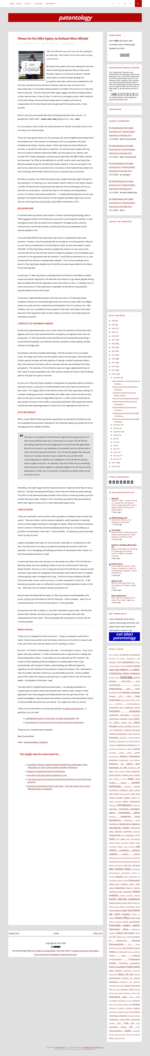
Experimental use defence (129, 760)
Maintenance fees (116, 858)
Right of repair (114, 989)
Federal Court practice (131, 775)
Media (111, 862)
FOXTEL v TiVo (121, 779)
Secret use (113, 993)
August (115, 435)
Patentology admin (120, 929)
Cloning (133, 700)
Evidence (124, 756)
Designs (128, 726)
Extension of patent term (124, 763)
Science (137, 989)
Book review (133, 689)
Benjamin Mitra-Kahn (122, 681)
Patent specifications (131, 922)
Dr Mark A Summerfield (44, 950)
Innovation (124, 809)
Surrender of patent (116, 1012)
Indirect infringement (131, 801)
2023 (113, 332)
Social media (134, 997)
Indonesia (113, 805)
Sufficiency (113, 1008)
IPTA (118, 839)
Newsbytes (136, 869)
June (114, 442)
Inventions (128, 831)
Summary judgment (126, 1008)
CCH (123, 696)
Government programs (119, 790)
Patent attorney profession (124, 898)
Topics (27, 3)
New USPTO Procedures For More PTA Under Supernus (123, 599)
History (112, 798)
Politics (112, 951)
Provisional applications (129, 963)
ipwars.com (116, 581)
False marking (120, 771)
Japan (123, 839)
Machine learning (131, 854)
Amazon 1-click (115, 662)
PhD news (134, 944)
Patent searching (116, 922)
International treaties (120, 827)
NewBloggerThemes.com (93, 1047)
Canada (114, 696)
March (115, 452)
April (114, 449)
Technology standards (118, 1016)
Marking (137, 858)
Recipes (137, 974)
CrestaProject (60, 1047)
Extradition (132, 768)
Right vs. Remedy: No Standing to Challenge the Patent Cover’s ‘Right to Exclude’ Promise (124, 552)
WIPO (111, 1038)
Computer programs (124, 711)
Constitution (135, 715)
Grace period (134, 790)
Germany (129, 786)
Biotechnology (117, 688)
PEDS (119, 937)
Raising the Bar (126, 974)
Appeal (124, 669)
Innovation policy (129, 812)
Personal (136, 940)
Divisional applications (118, 734)
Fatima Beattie (115, 775)
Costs (130, 719)
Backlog (137, 677)
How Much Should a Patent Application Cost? (47, 775)
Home (11, 3)
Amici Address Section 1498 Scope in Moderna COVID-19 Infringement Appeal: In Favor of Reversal (124, 569)
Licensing (136, 850)
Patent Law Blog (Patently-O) (124, 546)
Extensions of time (118, 767)
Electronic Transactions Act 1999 (121, 741)
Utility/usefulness (117, 1031)
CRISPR (117, 722)
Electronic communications (130, 738)
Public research (116, 970)
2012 (113, 374)
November (117, 425)
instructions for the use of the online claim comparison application (54, 722)
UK (133, 1023)
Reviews (127, 985)
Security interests (125, 993)
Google (137, 786)
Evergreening (114, 756)
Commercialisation (133, 704)
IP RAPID (137, 835)
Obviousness (134, 880)
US (132, 1026)
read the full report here (118, 99)
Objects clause (123, 880)
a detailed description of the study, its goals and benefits (50, 718)
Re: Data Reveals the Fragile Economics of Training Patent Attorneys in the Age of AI (122, 131)
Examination (134, 756)
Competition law (116, 707)
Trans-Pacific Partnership (130, 1019)
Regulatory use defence (130, 982)
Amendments (128, 662)
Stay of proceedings (116, 1004)
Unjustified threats (119, 1027)
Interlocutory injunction (129, 824)
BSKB (120, 692)
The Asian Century (133, 1016)
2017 (113, 355)
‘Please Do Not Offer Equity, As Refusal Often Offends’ (53, 38)
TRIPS (120, 1023)
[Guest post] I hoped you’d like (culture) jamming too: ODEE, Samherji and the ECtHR (124, 534)
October (116, 428)
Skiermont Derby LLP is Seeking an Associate (121, 521)
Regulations (114, 982)
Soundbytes (113, 1001)
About (19, 3)
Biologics (137, 685)
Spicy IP (114, 498)
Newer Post (14, 933)
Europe (136, 748)
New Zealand (117, 868)
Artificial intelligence (131, 673)
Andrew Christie (120, 666)
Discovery (136, 730)
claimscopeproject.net (73, 708)
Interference (114, 824)
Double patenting (133, 734)
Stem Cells (128, 1004)
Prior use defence (133, 952)
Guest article (114, 794)
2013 (113, 370)
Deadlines (121, 726)
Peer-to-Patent (127, 937)
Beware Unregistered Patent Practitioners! (46, 771)
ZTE (123, 1038)
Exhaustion (114, 760)
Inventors (136, 831)
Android (130, 666)
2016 (113, 359)
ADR (138, 658)
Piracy (120, 948)
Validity (129, 1030)
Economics (114, 737)
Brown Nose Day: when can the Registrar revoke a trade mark (123, 585)
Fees (111, 779)
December (117, 378)
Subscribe (124, 55)
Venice (112, 1034)
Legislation (125, 850)
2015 (113, 363)
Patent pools (135, 918)
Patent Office (122, 917)
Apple (130, 670)
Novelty (120, 876)
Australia (127, 677)
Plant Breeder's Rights (131, 948)
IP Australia (129, 835)
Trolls (127, 1023)
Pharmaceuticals (118, 944)
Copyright (124, 719)
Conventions (114, 719)
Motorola (136, 865)
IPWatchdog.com (119, 518)
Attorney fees (114, 677)
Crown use (127, 722)
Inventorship (115, 835)
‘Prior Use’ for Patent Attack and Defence (125, 398)
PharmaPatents (118, 595)
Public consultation (118, 966)
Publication (128, 971)
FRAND (131, 779)
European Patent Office (122, 753)
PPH (117, 952)
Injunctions (114, 809)
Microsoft (128, 865)
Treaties (113, 1023)
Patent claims (114, 907)
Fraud (137, 779)
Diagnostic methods (123, 730)
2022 (113, 336)
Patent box (136, 903)
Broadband (113, 692)
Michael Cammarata (133, 862)
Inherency (136, 805)
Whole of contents (133, 1034)
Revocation (135, 985)
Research (120, 986)
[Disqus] (56, 824)
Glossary (38, 3)
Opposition (120, 888)
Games (126, 783)
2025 (113, 324)
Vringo (123, 1034)
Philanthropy (113, 948)
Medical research (120, 862)
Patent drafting (115, 910)
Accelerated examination (130, 654)
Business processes (131, 692)
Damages (113, 726)
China (131, 696)
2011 (113, 463)
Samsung (124, 989)
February (116, 456)
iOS (122, 835)
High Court (135, 794)
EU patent (129, 749)
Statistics (136, 1001)
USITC (138, 1027)
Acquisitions (132, 658)
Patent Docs (117, 564)
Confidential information (120, 715)
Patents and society (125, 933)
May (114, 445)
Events (137, 752)
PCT (115, 936)
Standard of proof (125, 1001)
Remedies (113, 986)
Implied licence (131, 798)
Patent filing (127, 910)
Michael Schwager (116, 865)
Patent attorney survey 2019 (120, 903)
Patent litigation (123, 914)
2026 (113, 321)
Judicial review (115, 843)
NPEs (126, 877)
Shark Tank (136, 993)
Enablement (122, 745)
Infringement (125, 805)
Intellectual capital (132, 820)
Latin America (130, 847)
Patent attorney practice (130, 895)
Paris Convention (125, 892)
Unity (138, 1023)
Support (137, 1008)
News (128, 868)
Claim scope (125, 700)
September (117, 432)
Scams (131, 989)
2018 (113, 351)
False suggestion (133, 771)
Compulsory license (132, 707)
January (115, 459)
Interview (119, 831)
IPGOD (112, 839)
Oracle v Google (133, 888)
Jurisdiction (125, 843)
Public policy (133, 966)
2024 (113, 328)
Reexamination (115, 978)
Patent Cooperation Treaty (130, 907)
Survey (126, 1012)
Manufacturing (128, 858)
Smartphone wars (119, 997)
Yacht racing (118, 1038)
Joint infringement (133, 839)
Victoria (118, 1034)
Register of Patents (131, 978)
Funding (115, 783)
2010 (113, 466)
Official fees (115, 884)
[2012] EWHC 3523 (48, 201)
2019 (113, 347)
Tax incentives (134, 1012)
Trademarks (114, 1019)
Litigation (115, 854)
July (114, 439)
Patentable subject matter (124, 925)
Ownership (113, 892)
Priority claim (120, 955)
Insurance (115, 816)
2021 (113, 340)
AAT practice (114, 655)
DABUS (137, 722)
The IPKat (116, 530)
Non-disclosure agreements (120, 873)
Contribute (50, 3)
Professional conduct (36, 742)
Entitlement (131, 745)
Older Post (97, 933)
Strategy (136, 1004)
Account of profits (118, 658)
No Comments (68, 43)
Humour (120, 798)
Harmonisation (125, 794)
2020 (113, 343)
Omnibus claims (128, 884)
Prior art (123, 952)
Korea (133, 843)
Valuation (136, 1031)
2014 (113, 366)
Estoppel (121, 749)
